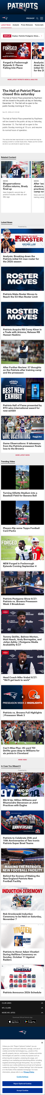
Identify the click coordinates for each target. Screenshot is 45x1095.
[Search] (37, 18)
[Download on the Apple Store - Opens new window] (14, 1022)
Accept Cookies (22, 1090)
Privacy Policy (29, 1072)
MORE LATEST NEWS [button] (22, 455)
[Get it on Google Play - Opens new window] (30, 1023)
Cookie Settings (22, 1077)
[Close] (42, 1042)
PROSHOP (30, 18)
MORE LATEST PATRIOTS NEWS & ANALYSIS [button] (23, 79)
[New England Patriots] (22, 1033)
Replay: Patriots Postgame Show (25, 36)
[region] (22, 1067)
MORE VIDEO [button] (22, 759)
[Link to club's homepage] (5, 17)
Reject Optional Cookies (22, 1084)
